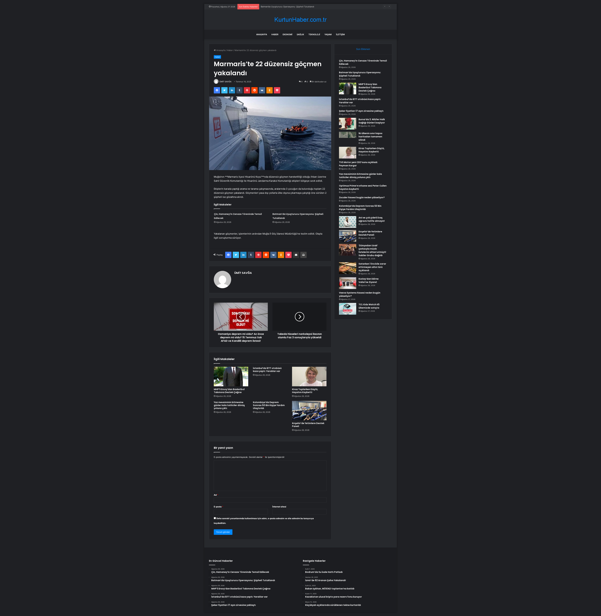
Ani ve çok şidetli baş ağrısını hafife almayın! (372, 219)
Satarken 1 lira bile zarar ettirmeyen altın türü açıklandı (372, 267)
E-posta (218, 506)
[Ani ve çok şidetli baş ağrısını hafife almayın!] (347, 222)
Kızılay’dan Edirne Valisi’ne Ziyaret (369, 280)
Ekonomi (287, 34)
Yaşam (328, 34)
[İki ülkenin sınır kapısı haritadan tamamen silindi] (347, 137)
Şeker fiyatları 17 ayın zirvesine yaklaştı (361, 110)
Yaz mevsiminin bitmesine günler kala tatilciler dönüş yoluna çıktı (229, 405)
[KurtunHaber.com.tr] (300, 19)
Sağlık (300, 34)
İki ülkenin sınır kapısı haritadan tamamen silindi (370, 136)
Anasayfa (261, 34)
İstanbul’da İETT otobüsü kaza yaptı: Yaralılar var (267, 370)
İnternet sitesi (279, 506)
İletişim (340, 34)
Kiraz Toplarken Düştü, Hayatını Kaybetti (305, 391)
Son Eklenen (363, 49)
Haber (274, 34)
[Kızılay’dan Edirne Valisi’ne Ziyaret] (347, 283)
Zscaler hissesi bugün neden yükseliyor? (362, 197)
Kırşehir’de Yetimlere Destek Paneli (308, 425)
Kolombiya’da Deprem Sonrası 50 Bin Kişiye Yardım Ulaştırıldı (269, 405)
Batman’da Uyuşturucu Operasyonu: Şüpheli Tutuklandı (360, 74)
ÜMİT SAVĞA (225, 81)
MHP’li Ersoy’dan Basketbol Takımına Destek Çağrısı (285, 6)
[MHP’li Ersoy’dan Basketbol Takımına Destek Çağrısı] (231, 376)
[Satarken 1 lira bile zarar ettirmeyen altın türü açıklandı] (347, 268)
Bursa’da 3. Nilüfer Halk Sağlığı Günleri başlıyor (372, 121)
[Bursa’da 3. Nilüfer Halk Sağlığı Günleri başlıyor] (347, 124)
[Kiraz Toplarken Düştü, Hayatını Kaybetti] (309, 376)
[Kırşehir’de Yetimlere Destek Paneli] (309, 410)
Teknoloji (314, 34)
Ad (216, 495)
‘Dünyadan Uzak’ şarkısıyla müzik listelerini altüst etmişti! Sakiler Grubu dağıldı (372, 250)
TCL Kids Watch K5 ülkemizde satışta (369, 306)
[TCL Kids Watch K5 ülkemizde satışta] (347, 309)
